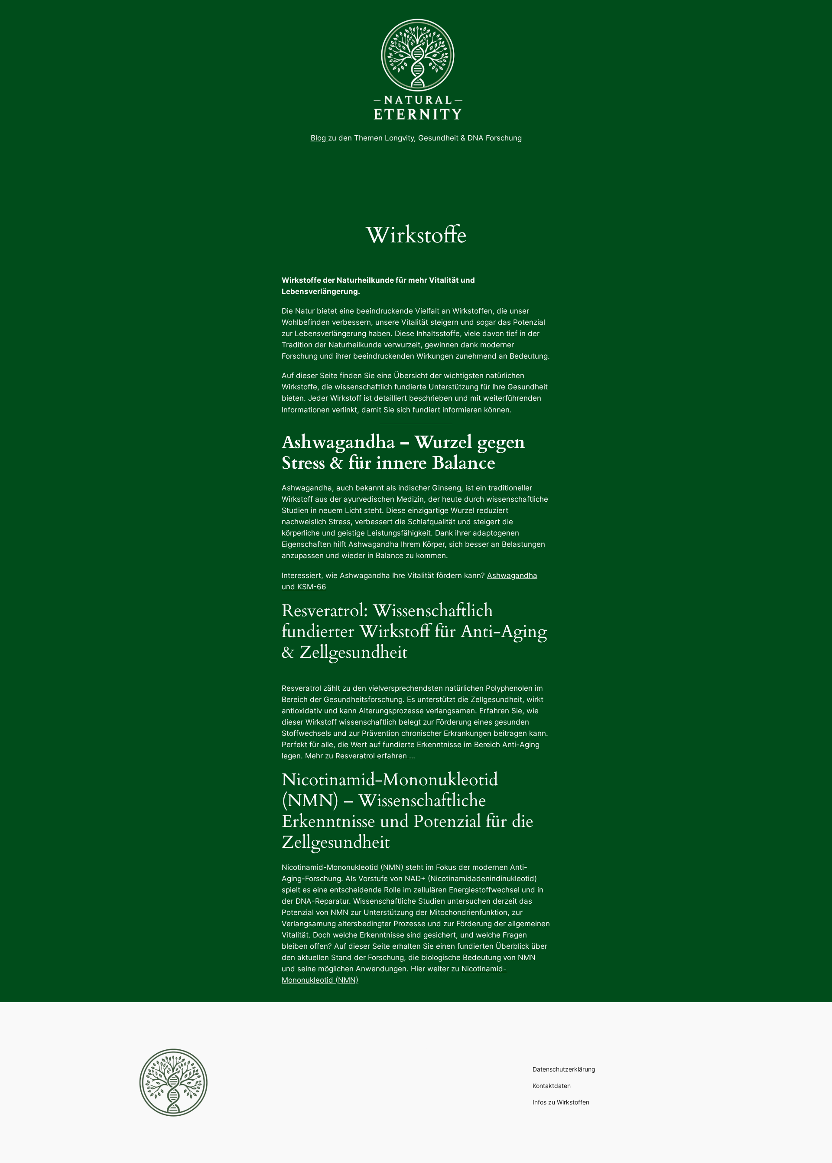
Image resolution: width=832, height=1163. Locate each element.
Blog (319, 138)
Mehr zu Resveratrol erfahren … (360, 755)
